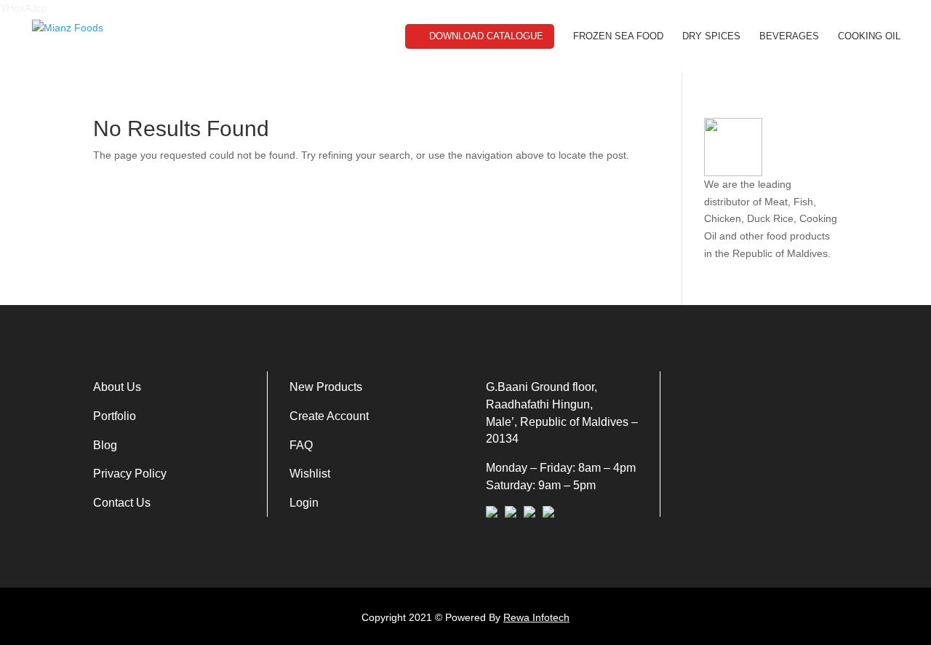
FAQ (301, 445)
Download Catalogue (486, 36)
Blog (105, 445)
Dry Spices (711, 36)
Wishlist (309, 473)
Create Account (329, 416)
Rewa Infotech (536, 617)
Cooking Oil (869, 36)
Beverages (789, 36)
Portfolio (114, 416)
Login (304, 502)
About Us (117, 387)
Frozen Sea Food (618, 36)
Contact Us (122, 502)
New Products (325, 387)
